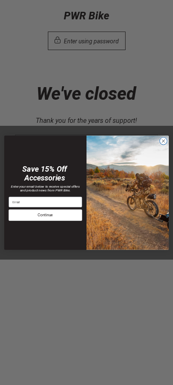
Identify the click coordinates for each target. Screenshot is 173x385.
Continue (45, 214)
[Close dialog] (163, 141)
